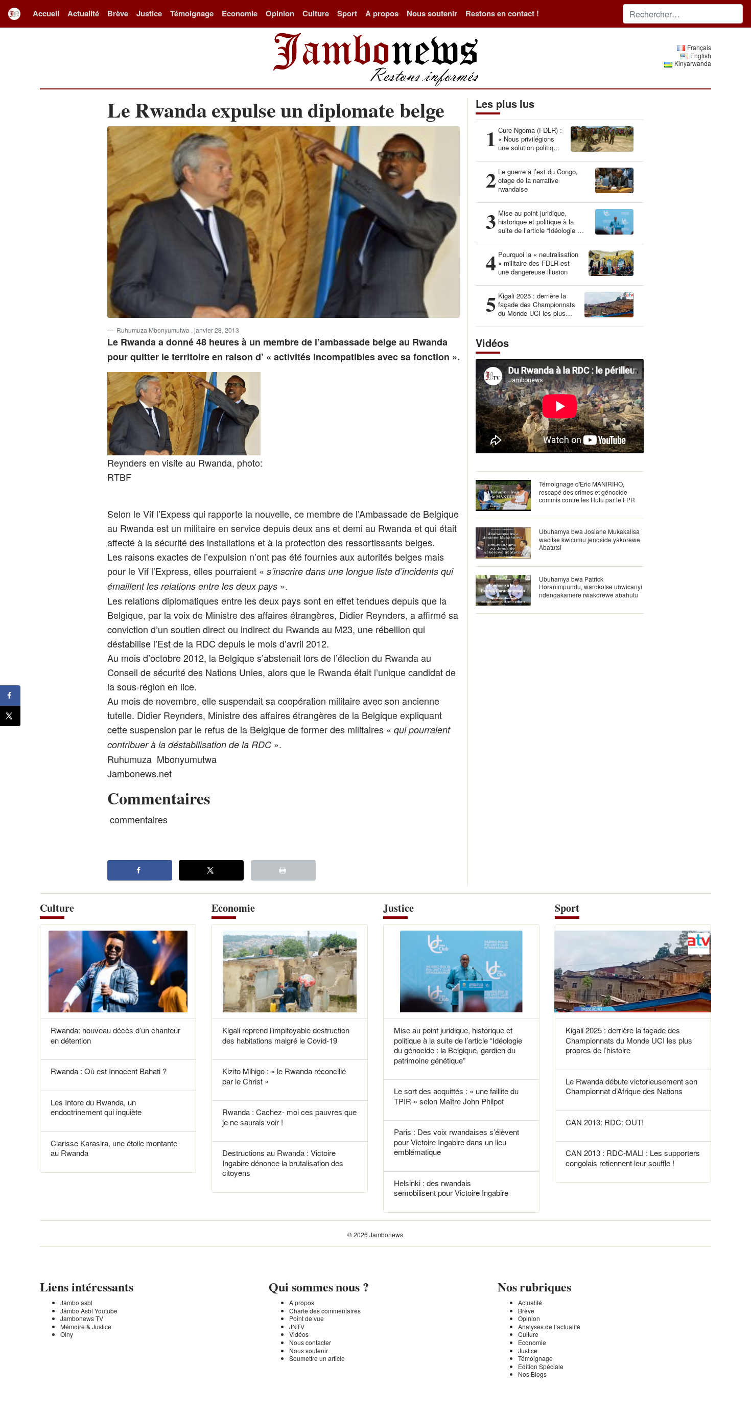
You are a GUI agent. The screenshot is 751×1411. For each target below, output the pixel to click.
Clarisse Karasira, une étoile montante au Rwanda (114, 1148)
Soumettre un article (317, 1358)
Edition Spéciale (541, 1366)
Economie (239, 13)
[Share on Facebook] (139, 870)
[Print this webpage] (283, 870)
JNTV (296, 1326)
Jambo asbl (76, 1302)
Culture (315, 13)
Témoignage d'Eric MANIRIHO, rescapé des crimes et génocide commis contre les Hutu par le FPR (587, 491)
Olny (66, 1334)
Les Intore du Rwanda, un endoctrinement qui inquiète (96, 1107)
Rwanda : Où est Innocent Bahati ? (109, 1071)
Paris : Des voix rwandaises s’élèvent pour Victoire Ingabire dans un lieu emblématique (456, 1141)
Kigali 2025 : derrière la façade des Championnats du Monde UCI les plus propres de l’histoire (629, 1040)
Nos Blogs (532, 1374)
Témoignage (192, 13)
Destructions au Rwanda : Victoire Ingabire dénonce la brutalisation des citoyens (282, 1162)
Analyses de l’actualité (549, 1326)
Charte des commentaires (325, 1310)
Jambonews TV (81, 1318)
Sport (347, 13)
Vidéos (299, 1334)
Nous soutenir (432, 13)
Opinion (280, 13)
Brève (117, 13)
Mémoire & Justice (85, 1326)
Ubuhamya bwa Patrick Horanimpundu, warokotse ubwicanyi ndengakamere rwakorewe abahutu (590, 586)
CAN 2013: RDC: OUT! (605, 1122)
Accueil (46, 13)
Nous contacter (310, 1342)
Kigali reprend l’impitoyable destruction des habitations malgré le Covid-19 (285, 1035)
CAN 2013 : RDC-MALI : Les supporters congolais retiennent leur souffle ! (633, 1157)
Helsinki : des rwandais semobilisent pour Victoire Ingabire (451, 1187)
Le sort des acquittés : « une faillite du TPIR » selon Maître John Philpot (456, 1095)
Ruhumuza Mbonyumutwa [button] (153, 330)
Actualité (83, 13)
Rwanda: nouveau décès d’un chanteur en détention (115, 1035)
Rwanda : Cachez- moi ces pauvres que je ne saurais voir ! (289, 1116)
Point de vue (306, 1318)
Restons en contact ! (502, 13)
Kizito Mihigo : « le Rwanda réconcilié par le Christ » (284, 1076)
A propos (381, 13)
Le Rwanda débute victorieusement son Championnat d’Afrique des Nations (631, 1086)
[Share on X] (211, 870)
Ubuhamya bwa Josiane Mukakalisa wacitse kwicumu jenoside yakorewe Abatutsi (589, 539)
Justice (149, 13)
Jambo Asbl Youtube (89, 1310)
